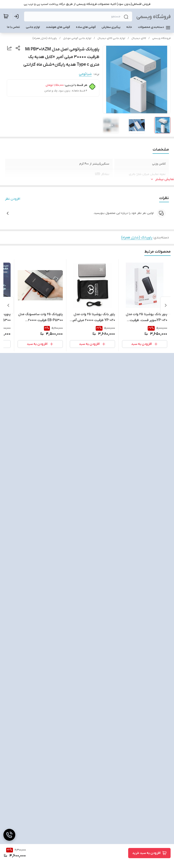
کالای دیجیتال (138, 38)
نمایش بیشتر (164, 179)
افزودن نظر (12, 199)
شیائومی (85, 74)
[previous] (166, 305)
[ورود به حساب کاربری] (17, 16)
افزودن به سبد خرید (146, 853)
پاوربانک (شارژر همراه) (44, 38)
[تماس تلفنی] (9, 835)
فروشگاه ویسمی (153, 16)
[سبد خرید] (5, 16)
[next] (8, 305)
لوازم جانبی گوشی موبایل (77, 38)
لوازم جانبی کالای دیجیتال (111, 38)
